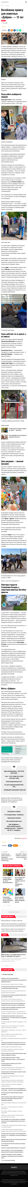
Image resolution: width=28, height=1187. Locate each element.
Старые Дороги (5, 2)
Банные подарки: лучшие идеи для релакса (11, 1046)
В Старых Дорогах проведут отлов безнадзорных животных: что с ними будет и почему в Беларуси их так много (14, 1135)
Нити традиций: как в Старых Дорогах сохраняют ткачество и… (18, 436)
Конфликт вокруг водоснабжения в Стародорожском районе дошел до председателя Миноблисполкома (13, 980)
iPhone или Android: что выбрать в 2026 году (11, 920)
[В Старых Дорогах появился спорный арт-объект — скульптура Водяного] (4, 430)
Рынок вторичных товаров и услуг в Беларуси (12, 984)
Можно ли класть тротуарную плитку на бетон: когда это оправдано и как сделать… (13, 955)
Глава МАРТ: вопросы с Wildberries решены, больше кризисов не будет (21, 856)
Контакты (14, 1167)
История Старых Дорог (8, 974)
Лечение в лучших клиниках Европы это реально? (13, 1147)
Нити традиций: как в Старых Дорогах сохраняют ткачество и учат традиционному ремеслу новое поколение (13, 1121)
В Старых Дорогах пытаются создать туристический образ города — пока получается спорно (13, 1059)
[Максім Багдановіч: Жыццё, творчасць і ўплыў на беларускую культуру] (20, 892)
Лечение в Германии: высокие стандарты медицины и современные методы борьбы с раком (12, 1156)
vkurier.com (24, 838)
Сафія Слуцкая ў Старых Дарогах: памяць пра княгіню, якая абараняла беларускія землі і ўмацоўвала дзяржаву (12, 1098)
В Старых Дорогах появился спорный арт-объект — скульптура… (17, 429)
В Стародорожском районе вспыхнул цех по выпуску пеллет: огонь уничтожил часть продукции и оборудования (13, 1017)
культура (3, 20)
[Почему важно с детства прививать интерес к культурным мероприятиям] (8, 892)
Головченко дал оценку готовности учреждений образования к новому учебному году (7, 857)
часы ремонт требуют (9, 1160)
